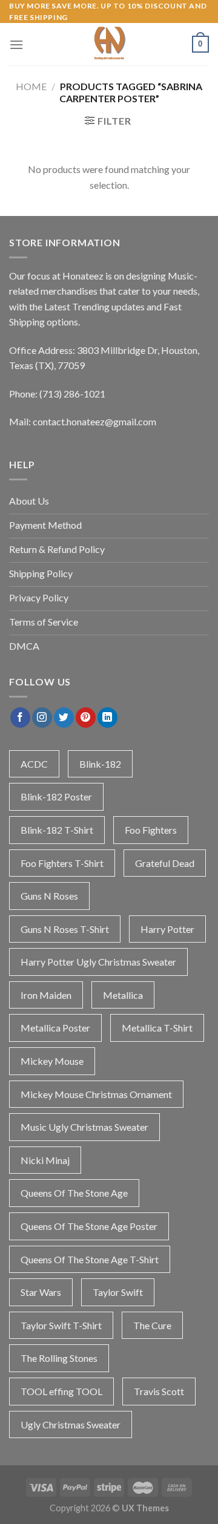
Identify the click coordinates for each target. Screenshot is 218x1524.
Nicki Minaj (45, 1160)
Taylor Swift (118, 1292)
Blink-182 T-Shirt (57, 830)
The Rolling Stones (59, 1358)
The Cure (152, 1325)
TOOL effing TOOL (61, 1391)
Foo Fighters (151, 830)
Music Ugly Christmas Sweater (84, 1127)
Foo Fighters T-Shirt (62, 863)
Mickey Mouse (52, 1061)
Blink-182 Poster (56, 796)
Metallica (123, 995)
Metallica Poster (55, 1027)
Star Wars (41, 1292)
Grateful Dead (164, 863)
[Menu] (16, 44)
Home (31, 86)
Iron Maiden (46, 995)
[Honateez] (109, 44)
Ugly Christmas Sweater (71, 1424)
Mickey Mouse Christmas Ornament (96, 1094)
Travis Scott (159, 1391)
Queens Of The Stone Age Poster (89, 1226)
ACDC (34, 764)
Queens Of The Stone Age (74, 1193)
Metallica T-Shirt (157, 1027)
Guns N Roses (49, 895)
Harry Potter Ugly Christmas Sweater (98, 961)
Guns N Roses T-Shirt (65, 929)
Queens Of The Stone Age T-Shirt (90, 1259)
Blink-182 (100, 764)
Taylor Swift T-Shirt (61, 1325)
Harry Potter (167, 929)
